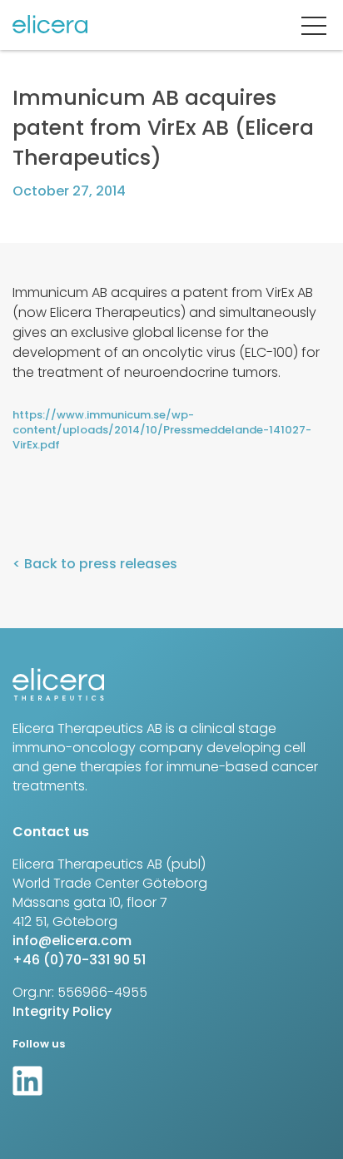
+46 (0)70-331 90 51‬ (79, 959)
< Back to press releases (94, 563)
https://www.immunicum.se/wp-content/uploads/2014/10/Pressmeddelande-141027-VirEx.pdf (161, 430)
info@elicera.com (72, 940)
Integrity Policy (62, 1011)
